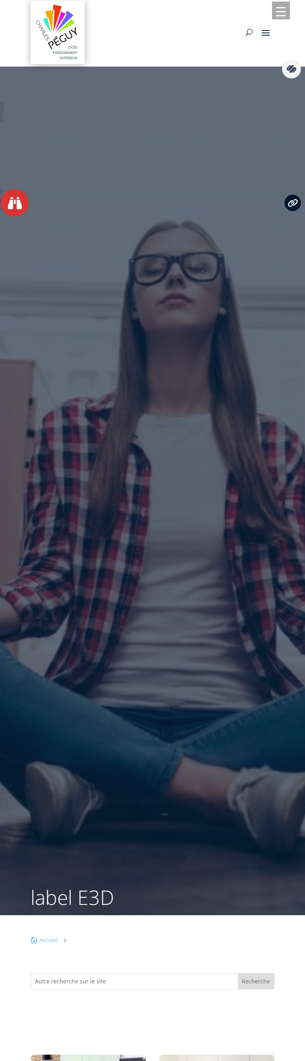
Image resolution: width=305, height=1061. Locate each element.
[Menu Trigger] (281, 10)
